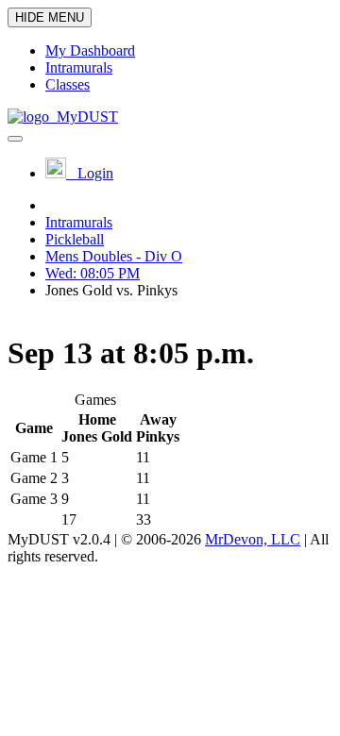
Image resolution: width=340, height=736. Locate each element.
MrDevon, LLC (252, 539)
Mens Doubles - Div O (113, 256)
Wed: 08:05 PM (92, 273)
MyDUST (83, 117)
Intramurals (78, 222)
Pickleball (74, 239)
